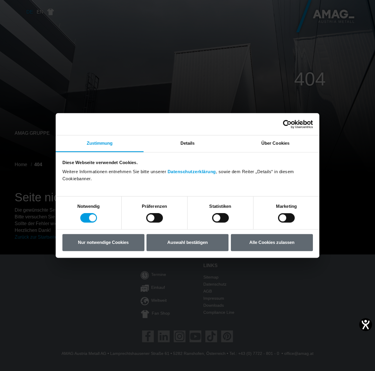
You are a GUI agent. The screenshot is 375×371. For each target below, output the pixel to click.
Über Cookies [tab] (275, 143)
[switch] (154, 218)
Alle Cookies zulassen (271, 242)
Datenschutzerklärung (192, 171)
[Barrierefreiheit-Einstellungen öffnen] (365, 324)
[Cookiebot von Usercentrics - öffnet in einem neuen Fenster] (287, 124)
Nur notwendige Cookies (103, 242)
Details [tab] (187, 143)
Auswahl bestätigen (187, 242)
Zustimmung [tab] (100, 143)
